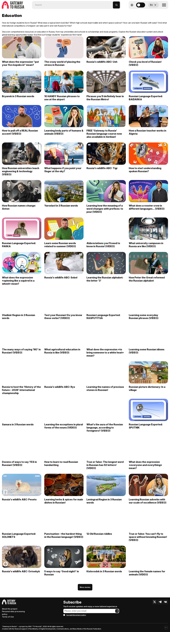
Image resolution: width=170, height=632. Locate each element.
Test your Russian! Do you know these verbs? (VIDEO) (63, 317)
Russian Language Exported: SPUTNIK (146, 426)
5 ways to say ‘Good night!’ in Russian (61, 573)
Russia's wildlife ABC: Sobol (60, 277)
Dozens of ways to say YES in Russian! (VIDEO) (19, 463)
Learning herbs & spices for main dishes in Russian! (63, 501)
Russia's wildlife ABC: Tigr (102, 168)
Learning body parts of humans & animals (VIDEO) (63, 132)
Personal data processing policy (13, 612)
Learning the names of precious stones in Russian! (105, 388)
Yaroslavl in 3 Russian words (61, 205)
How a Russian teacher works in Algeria (147, 132)
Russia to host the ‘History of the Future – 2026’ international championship (21, 390)
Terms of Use (8, 617)
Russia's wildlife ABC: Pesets (19, 499)
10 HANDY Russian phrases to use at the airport (62, 98)
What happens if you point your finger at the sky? (62, 170)
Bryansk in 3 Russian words (18, 96)
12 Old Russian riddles (99, 533)
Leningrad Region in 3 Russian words (104, 501)
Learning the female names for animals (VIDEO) (147, 573)
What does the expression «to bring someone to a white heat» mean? (105, 352)
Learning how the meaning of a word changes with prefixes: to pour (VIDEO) (104, 208)
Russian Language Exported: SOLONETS (19, 535)
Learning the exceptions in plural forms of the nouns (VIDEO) (63, 426)
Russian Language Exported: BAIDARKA (146, 98)
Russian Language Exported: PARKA (19, 245)
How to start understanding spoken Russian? (145, 170)
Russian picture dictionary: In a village (147, 388)
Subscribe (72, 602)
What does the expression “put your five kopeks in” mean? (20, 63)
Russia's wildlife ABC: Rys (59, 386)
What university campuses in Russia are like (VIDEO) (146, 245)
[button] (111, 4)
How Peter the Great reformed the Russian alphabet (147, 279)
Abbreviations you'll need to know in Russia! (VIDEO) (103, 245)
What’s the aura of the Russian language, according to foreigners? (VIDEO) (104, 427)
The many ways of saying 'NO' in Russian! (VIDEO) (21, 351)
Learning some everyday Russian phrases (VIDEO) (143, 317)
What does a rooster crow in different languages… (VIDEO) (147, 207)
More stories (85, 587)
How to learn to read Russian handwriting (61, 463)
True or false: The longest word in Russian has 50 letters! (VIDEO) (105, 465)
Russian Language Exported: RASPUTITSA (103, 317)
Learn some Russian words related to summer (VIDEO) (60, 245)
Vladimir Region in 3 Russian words (18, 317)
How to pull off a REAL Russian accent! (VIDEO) (20, 132)
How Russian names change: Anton (19, 207)
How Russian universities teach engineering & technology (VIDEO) (20, 171)
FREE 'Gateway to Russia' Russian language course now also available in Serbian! (104, 133)
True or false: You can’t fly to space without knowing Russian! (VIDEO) (148, 537)
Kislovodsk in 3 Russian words (104, 571)
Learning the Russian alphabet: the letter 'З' (104, 279)
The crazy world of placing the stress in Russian (62, 63)
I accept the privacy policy (76, 615)
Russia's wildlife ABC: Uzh (101, 61)
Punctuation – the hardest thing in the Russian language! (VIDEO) (63, 535)
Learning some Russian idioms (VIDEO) (146, 351)
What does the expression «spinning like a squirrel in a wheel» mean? (18, 280)
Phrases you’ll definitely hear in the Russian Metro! (105, 98)
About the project (9, 609)
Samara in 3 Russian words (18, 424)
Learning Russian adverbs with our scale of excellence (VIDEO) (147, 501)
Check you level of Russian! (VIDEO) (145, 63)
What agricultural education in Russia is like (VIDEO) (62, 351)
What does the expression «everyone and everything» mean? (145, 465)
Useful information (150, 11)
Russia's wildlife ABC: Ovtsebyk (21, 571)
